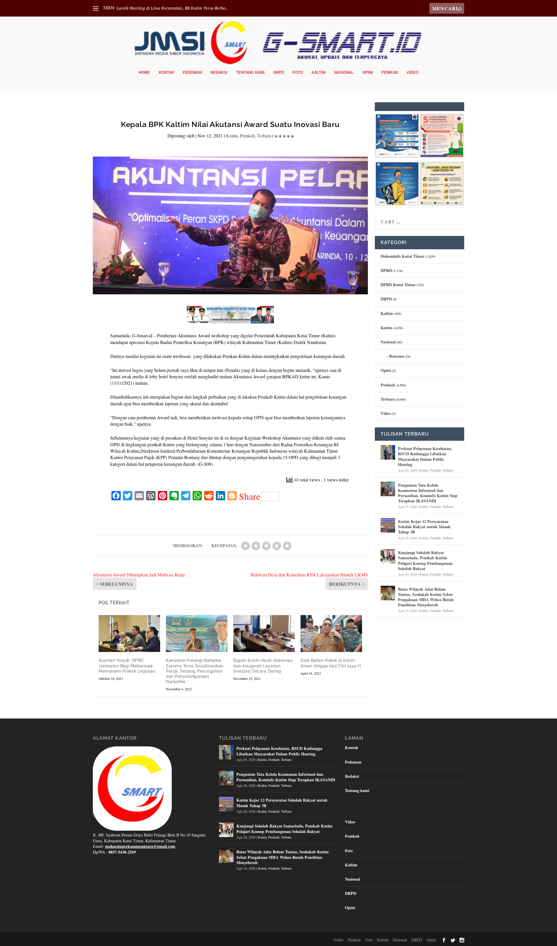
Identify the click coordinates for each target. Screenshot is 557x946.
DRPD (278, 72)
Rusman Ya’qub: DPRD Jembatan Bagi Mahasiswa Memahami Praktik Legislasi (127, 665)
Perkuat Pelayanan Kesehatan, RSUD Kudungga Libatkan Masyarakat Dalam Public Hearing (425, 456)
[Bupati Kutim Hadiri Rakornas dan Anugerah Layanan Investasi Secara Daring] (264, 633)
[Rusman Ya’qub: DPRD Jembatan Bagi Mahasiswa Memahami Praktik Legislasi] (129, 633)
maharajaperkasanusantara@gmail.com (140, 846)
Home (144, 72)
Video (412, 72)
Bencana (396, 356)
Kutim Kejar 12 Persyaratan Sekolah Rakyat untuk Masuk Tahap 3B (424, 526)
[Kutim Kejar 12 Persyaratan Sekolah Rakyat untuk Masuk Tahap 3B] (388, 525)
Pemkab (389, 72)
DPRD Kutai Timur (398, 285)
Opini (367, 72)
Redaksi (219, 72)
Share (249, 496)
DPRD (386, 270)
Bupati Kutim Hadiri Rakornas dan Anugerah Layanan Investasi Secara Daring (262, 665)
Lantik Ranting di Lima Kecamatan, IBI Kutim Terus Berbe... (172, 8)
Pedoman (192, 72)
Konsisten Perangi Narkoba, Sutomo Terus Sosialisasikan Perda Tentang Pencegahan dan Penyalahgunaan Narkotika (194, 671)
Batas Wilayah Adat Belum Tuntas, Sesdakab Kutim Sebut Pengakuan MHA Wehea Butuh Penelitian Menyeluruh (426, 597)
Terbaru (264, 135)
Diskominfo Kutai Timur (402, 256)
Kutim (232, 135)
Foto (297, 72)
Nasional (344, 72)
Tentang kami (250, 72)
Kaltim (318, 72)
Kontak (166, 72)
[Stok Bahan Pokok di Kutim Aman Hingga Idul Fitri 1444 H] (331, 633)
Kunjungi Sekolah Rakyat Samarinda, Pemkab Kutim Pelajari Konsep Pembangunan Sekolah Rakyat (425, 560)
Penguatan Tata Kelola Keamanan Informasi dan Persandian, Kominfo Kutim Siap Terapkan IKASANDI (427, 493)
